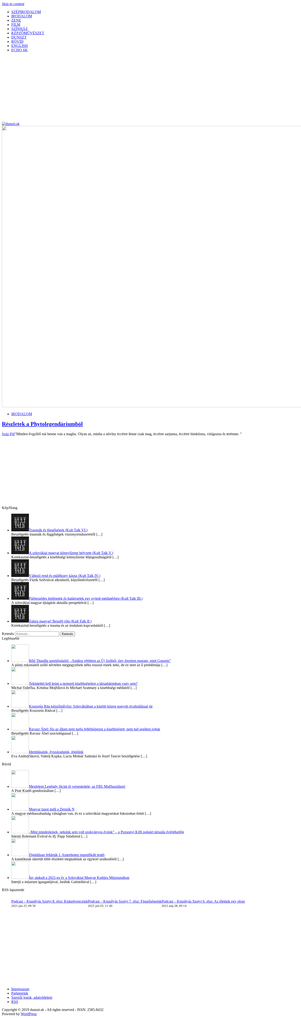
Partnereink (19, 993)
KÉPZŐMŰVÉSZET (27, 33)
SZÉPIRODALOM (26, 12)
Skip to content (13, 4)
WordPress (29, 1014)
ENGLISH (19, 46)
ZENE (16, 20)
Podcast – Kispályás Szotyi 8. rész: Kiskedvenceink (49, 901)
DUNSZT (19, 37)
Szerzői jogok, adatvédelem (31, 997)
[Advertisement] (143, 89)
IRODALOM (21, 16)
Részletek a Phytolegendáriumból (42, 424)
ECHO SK (19, 50)
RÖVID (17, 41)
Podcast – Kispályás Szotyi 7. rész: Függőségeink (125, 901)
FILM (15, 25)
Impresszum (20, 989)
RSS (14, 1002)
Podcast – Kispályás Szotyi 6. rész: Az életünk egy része (203, 901)
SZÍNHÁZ (19, 29)
